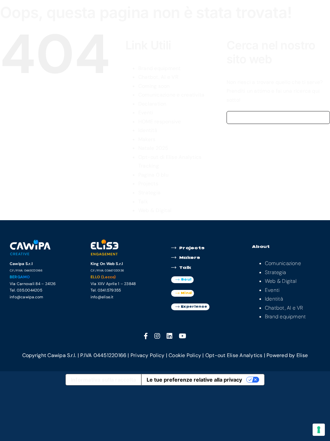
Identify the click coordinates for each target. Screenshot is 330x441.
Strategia (149, 192)
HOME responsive (159, 121)
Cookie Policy (185, 355)
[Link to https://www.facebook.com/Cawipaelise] (146, 336)
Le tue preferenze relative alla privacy (194, 379)
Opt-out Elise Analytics (234, 355)
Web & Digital (154, 210)
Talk (143, 201)
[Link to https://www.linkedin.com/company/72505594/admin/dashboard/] (169, 336)
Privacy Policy (147, 355)
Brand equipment (159, 68)
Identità (147, 130)
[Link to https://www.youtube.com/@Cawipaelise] (182, 336)
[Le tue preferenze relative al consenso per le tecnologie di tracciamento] (319, 430)
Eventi (145, 112)
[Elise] (113, 241)
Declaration (152, 103)
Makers (146, 139)
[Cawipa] (32, 241)
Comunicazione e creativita (171, 94)
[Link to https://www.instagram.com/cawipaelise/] (157, 336)
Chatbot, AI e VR (158, 77)
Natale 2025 (153, 148)
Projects (148, 183)
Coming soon (154, 86)
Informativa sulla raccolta (103, 379)
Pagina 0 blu (153, 174)
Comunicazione (283, 263)
